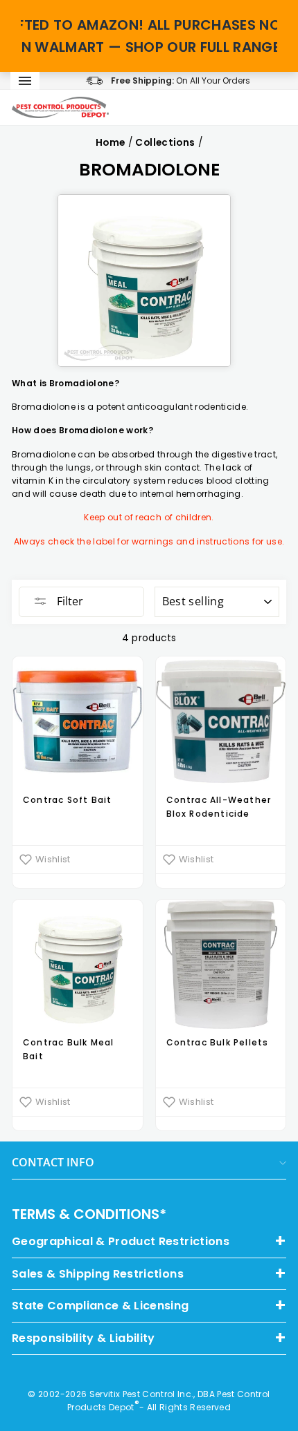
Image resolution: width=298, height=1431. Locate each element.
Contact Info (53, 1162)
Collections (165, 142)
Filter (68, 601)
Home (110, 142)
